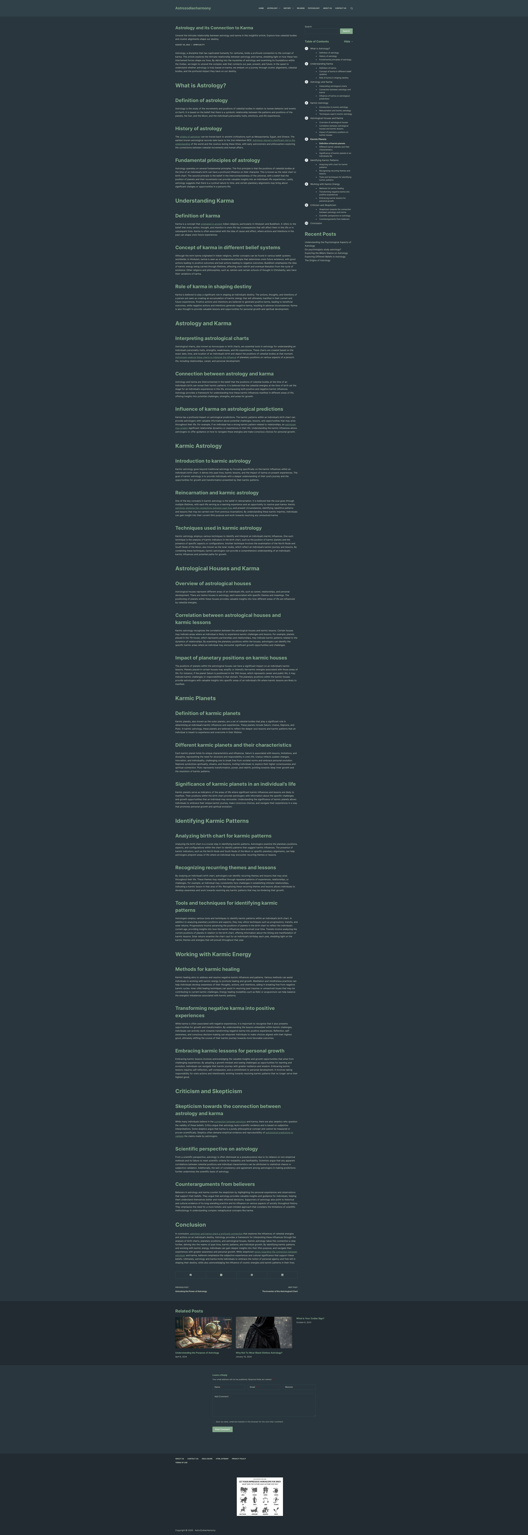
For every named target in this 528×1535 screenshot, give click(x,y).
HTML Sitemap (222, 1459)
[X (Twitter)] (221, 1274)
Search (308, 26)
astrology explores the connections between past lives (203, 508)
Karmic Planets (318, 139)
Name (218, 1387)
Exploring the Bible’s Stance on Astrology (326, 253)
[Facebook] (190, 1274)
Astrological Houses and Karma (326, 118)
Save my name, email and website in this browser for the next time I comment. (250, 1422)
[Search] (352, 8)
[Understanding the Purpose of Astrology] (203, 1332)
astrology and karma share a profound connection (216, 1233)
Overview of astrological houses (333, 122)
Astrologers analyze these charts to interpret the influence (205, 357)
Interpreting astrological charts (333, 86)
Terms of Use (181, 1463)
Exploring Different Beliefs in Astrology (325, 256)
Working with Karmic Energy (325, 184)
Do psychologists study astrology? (323, 249)
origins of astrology (190, 136)
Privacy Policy (239, 1459)
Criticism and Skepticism (323, 205)
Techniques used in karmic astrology (335, 114)
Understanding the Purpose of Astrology (197, 1352)
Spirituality (199, 45)
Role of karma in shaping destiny (334, 78)
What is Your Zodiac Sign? (310, 1318)
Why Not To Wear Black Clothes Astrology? (259, 1352)
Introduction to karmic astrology (333, 107)
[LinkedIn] (282, 1274)
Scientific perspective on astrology (334, 215)
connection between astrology (230, 1121)
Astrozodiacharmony (193, 8)
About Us (327, 8)
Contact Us (340, 8)
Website (289, 1387)
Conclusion (316, 223)
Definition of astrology (329, 53)
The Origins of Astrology (317, 260)
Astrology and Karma (321, 81)
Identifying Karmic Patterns (324, 160)
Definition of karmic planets (332, 143)
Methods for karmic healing (331, 188)
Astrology (272, 8)
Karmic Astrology (319, 103)
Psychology (314, 8)
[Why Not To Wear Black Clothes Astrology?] (264, 1332)
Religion (301, 8)
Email (253, 1387)
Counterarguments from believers (334, 219)
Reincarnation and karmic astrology (335, 110)
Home (261, 8)
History (287, 8)
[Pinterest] (252, 1274)
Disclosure (207, 1459)
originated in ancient (211, 224)
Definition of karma (327, 68)
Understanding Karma (321, 63)
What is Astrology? (320, 48)
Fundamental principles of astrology (335, 59)
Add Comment (222, 1396)
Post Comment (222, 1429)
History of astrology (328, 56)
